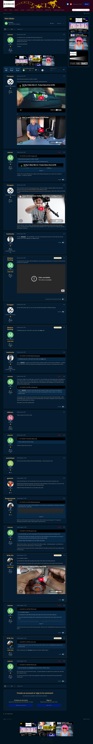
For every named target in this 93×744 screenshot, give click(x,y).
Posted (21, 34)
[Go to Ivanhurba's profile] (10, 239)
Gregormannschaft (49, 299)
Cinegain (10, 76)
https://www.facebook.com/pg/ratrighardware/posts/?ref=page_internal (35, 191)
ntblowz (10, 412)
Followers (59, 23)
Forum (11, 10)
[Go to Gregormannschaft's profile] (10, 506)
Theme (42, 739)
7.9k (11, 49)
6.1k (11, 569)
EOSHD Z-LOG (48, 10)
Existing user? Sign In (77, 4)
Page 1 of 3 (19, 29)
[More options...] (64, 34)
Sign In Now (48, 705)
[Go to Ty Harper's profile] (30, 70)
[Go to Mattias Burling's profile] (10, 265)
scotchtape (10, 458)
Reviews (16, 10)
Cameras (18, 24)
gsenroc (10, 478)
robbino (60, 599)
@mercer (22, 362)
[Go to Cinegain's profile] (42, 70)
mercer (11, 22)
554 (11, 472)
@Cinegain (23, 236)
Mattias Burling (10, 259)
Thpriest (54, 299)
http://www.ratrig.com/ (34, 188)
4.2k (11, 274)
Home (6, 10)
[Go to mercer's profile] (6, 23)
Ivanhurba (10, 234)
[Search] (88, 10)
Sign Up (86, 4)
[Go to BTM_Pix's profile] (36, 70)
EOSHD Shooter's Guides (59, 10)
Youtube (22, 10)
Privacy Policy (49, 739)
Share (52, 23)
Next (12, 29)
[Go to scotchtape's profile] (10, 463)
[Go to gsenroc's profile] (10, 484)
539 (11, 514)
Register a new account (21, 705)
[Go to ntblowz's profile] (10, 418)
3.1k (11, 90)
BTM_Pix (10, 555)
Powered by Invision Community (46, 741)
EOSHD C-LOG (39, 10)
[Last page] (15, 29)
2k (11, 426)
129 (11, 248)
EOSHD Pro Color (30, 10)
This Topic (85, 9)
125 (11, 492)
